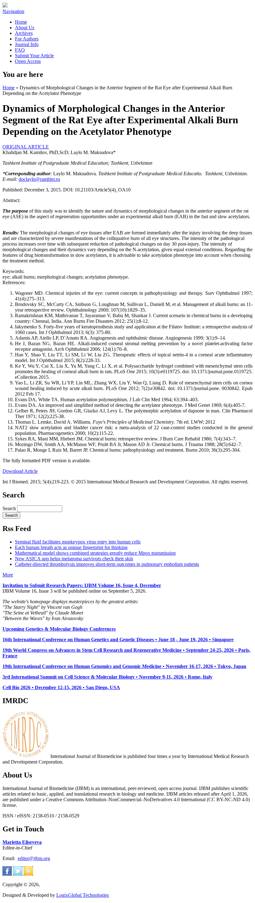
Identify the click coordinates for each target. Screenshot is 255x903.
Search (9, 508)
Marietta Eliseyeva (22, 842)
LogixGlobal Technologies (82, 895)
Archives (24, 33)
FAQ (20, 50)
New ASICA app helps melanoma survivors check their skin (74, 558)
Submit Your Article (34, 55)
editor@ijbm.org (34, 858)
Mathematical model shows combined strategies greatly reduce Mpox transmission (95, 553)
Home (21, 22)
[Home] (4, 5)
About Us (24, 27)
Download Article (20, 471)
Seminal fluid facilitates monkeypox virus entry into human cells (78, 541)
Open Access (28, 61)
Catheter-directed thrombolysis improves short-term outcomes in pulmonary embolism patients (107, 564)
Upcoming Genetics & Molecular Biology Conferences (59, 629)
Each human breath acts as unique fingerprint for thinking (71, 547)
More (7, 574)
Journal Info (27, 44)
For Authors (27, 38)
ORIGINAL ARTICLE (25, 146)
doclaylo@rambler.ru (39, 179)
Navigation (13, 11)
